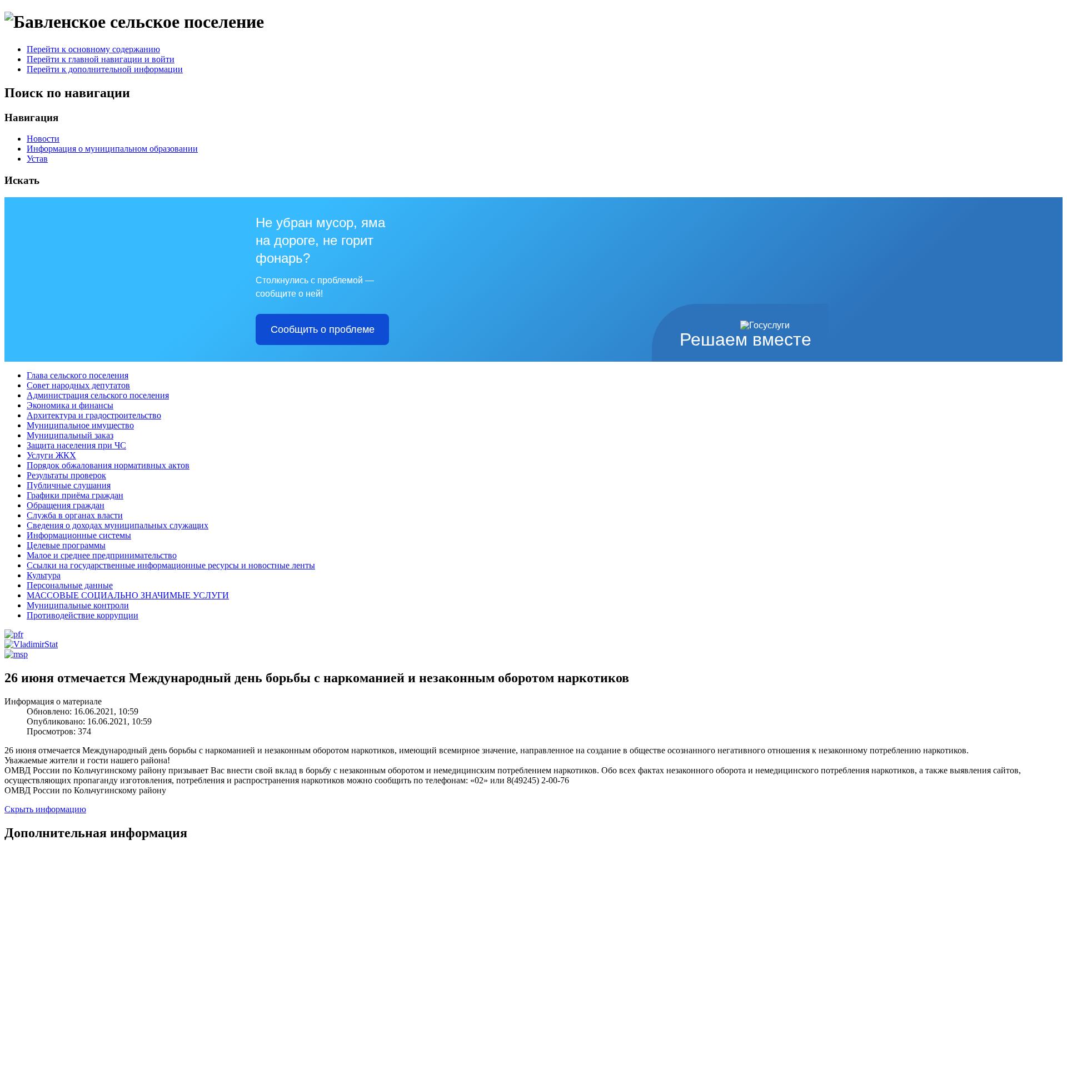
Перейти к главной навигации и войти (100, 59)
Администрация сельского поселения (98, 395)
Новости (43, 138)
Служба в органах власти (75, 515)
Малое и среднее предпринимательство (102, 555)
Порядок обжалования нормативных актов (108, 465)
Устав (37, 158)
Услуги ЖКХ (51, 455)
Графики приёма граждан (75, 495)
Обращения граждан (65, 505)
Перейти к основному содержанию (93, 49)
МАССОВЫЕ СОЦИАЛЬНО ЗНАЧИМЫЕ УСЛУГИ (128, 595)
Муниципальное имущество (80, 425)
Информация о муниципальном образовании (112, 148)
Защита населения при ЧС (76, 445)
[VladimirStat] (31, 644)
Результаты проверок (66, 475)
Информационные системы (79, 535)
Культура (44, 575)
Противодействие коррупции (82, 615)
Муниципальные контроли (78, 605)
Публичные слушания (69, 485)
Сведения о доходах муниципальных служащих (117, 525)
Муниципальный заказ (70, 435)
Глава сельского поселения (77, 375)
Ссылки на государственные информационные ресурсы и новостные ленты (171, 565)
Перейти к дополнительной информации (105, 69)
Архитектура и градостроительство (94, 415)
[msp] (16, 654)
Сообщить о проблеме (323, 329)
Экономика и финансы (70, 405)
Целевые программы (66, 545)
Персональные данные (70, 585)
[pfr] (13, 634)
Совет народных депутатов (78, 385)
